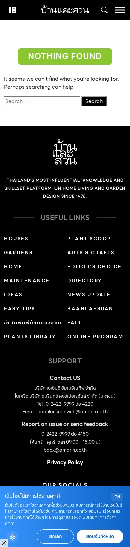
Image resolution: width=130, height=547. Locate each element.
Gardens (18, 252)
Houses (16, 238)
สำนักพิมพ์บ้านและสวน (33, 322)
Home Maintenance (27, 273)
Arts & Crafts (91, 252)
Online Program (95, 336)
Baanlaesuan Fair (90, 315)
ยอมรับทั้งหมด (100, 536)
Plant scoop (89, 238)
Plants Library (30, 336)
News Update (89, 294)
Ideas (13, 294)
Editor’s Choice (94, 266)
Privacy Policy (65, 462)
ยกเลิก (55, 536)
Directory (84, 280)
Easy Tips (19, 308)
